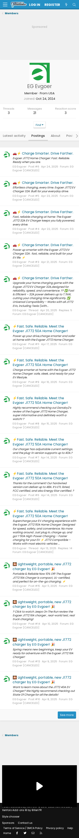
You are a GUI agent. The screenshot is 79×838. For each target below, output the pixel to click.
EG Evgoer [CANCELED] (38, 314)
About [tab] (55, 135)
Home (7, 833)
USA (51, 93)
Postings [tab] (38, 135)
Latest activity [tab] (14, 135)
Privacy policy (55, 828)
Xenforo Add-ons (22, 810)
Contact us (25, 823)
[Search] (74, 4)
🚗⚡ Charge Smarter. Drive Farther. (43, 153)
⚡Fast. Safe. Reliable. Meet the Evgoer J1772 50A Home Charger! (40, 328)
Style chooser (10, 816)
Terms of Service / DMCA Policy (23, 828)
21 (34, 112)
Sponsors (8, 823)
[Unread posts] (66, 4)
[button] (5, 4)
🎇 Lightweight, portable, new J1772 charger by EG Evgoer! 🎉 (42, 566)
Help (70, 828)
